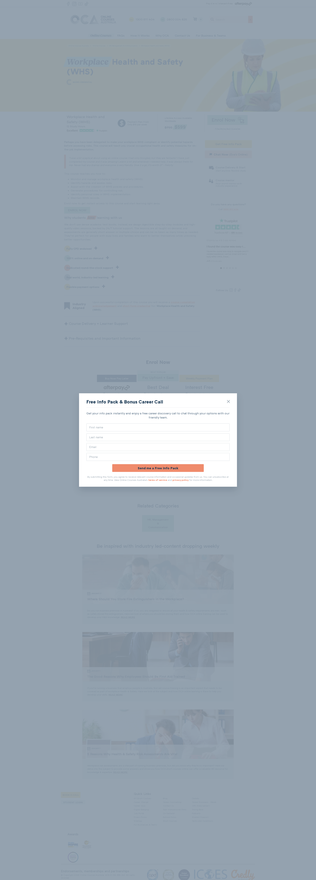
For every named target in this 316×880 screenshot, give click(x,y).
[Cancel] (228, 401)
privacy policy (180, 480)
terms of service (157, 480)
